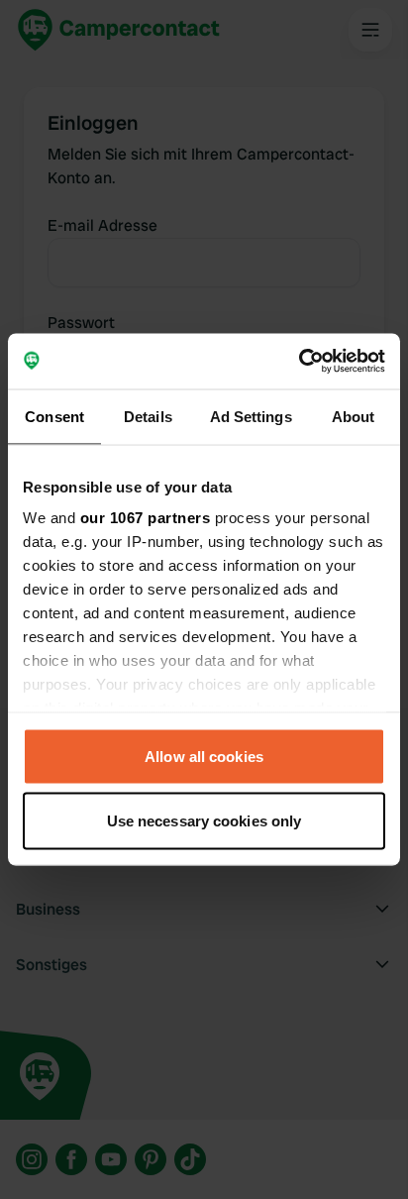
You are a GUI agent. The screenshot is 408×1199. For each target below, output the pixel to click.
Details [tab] (148, 415)
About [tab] (353, 415)
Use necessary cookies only (204, 821)
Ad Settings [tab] (251, 415)
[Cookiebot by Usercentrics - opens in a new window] (298, 362)
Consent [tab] (54, 415)
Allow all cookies (204, 755)
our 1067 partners (145, 517)
